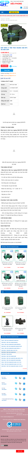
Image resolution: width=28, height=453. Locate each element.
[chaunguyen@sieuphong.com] (20, 388)
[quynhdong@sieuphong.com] (20, 394)
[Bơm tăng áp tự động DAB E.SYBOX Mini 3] (7, 300)
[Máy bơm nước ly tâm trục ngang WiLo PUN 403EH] (20, 255)
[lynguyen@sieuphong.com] (20, 377)
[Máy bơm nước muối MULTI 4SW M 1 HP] (20, 321)
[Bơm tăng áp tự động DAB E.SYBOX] (20, 300)
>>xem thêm (25, 368)
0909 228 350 (4, 389)
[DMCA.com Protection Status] (4, 445)
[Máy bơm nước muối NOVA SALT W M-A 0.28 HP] (7, 321)
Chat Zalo (7, 70)
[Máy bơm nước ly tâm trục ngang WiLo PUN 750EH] (7, 255)
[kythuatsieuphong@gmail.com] (20, 399)
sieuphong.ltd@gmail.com (10, 75)
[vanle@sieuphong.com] (20, 383)
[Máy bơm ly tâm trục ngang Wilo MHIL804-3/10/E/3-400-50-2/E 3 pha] (20, 276)
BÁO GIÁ (20, 451)
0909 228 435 (4, 400)
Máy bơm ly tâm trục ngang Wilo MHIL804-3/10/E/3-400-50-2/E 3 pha (20, 285)
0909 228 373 (14, 12)
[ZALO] (24, 378)
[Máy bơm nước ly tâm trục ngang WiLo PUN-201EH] (7, 276)
